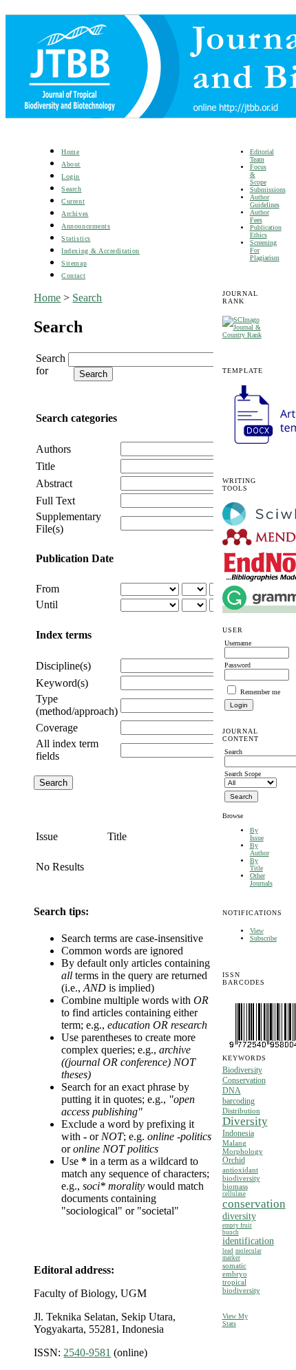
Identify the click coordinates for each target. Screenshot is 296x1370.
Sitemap (74, 263)
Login (70, 176)
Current (73, 201)
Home (70, 152)
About (71, 164)
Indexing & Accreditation (100, 251)
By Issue (257, 834)
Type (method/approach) (77, 705)
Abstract (54, 483)
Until (47, 604)
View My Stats (235, 1319)
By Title (256, 864)
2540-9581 (87, 1352)
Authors (53, 449)
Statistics (75, 238)
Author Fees (259, 216)
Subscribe (263, 938)
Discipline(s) (63, 666)
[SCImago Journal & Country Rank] (242, 335)
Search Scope (242, 774)
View (257, 930)
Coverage (57, 728)
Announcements (85, 226)
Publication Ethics (266, 231)
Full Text (55, 500)
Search (71, 189)
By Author (259, 849)
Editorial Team (262, 155)
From (47, 589)
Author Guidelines (264, 200)
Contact (73, 275)
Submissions (268, 189)
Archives (74, 213)
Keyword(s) (62, 683)
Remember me (260, 692)
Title (45, 466)
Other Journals (261, 879)
